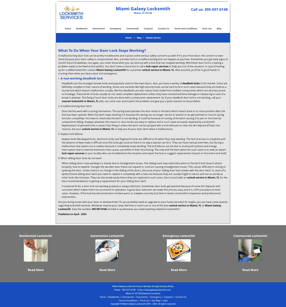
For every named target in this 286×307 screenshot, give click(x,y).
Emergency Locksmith (179, 236)
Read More (36, 270)
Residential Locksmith (35, 236)
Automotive (99, 28)
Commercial (132, 28)
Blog (219, 28)
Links (165, 300)
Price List (207, 28)
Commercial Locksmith (250, 236)
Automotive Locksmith (107, 236)
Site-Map (155, 300)
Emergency (115, 28)
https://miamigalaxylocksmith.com (154, 290)
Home (68, 28)
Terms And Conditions (185, 28)
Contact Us (163, 28)
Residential (81, 28)
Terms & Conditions (127, 300)
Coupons (148, 28)
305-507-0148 (216, 9)
